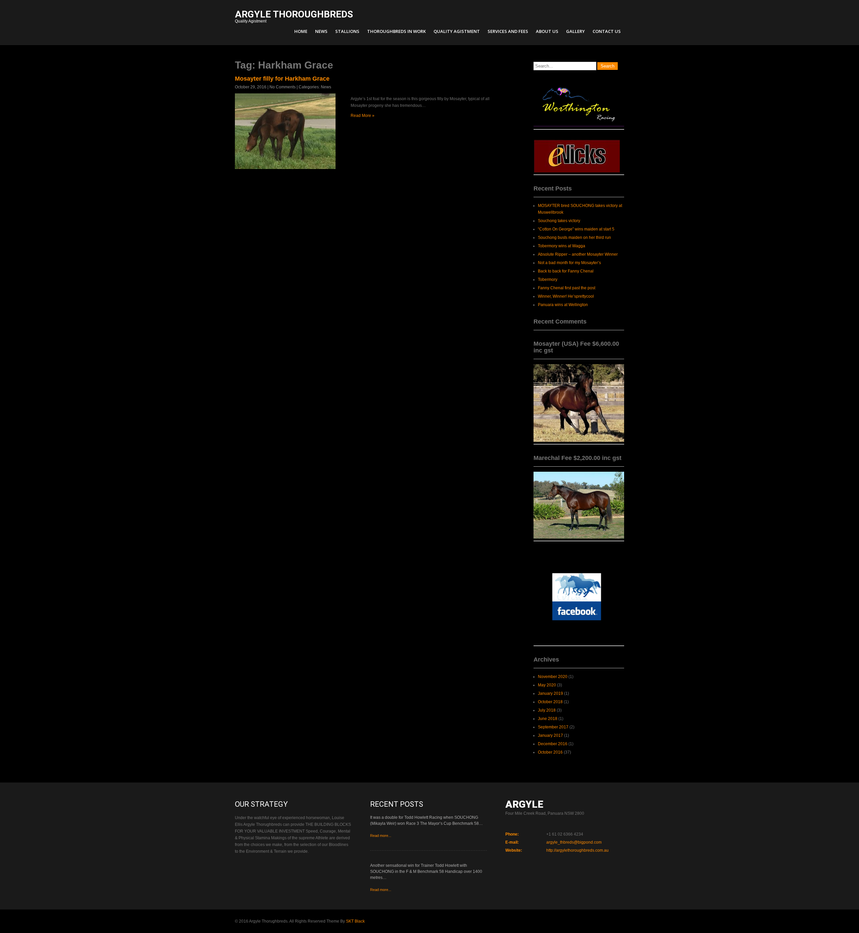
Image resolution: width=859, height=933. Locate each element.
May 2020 (547, 685)
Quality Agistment (294, 17)
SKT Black (355, 921)
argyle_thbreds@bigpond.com (574, 842)
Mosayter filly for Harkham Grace (282, 78)
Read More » (362, 115)
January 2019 (550, 693)
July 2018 (547, 710)
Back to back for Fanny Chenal (566, 271)
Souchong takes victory (559, 220)
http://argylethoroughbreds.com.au (577, 850)
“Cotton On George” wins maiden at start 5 (576, 229)
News (321, 31)
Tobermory (547, 279)
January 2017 (550, 735)
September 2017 (553, 727)
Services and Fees (508, 31)
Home (300, 31)
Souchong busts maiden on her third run (574, 237)
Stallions (347, 31)
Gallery (575, 31)
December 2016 (552, 743)
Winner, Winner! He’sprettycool (566, 296)
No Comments (282, 87)
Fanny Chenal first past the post (566, 288)
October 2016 (550, 752)
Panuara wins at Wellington (563, 304)
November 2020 (552, 676)
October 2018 (550, 701)
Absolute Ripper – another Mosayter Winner (578, 254)
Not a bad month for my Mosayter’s (569, 262)
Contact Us (607, 31)
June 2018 (547, 718)
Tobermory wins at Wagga (561, 246)
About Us (547, 31)
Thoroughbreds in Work (396, 31)
